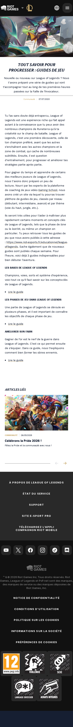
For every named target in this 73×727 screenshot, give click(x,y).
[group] (36, 426)
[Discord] (66, 550)
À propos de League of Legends (36, 482)
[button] (29, 99)
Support (36, 504)
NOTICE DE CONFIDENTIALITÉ (36, 597)
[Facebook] (30, 550)
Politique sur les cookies (36, 619)
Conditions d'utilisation (36, 609)
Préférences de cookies (36, 642)
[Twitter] (18, 550)
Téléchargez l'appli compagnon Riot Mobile (37, 528)
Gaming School (47, 190)
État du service (36, 493)
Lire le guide (15, 291)
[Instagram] (42, 550)
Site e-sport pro (36, 515)
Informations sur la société (36, 631)
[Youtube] (6, 550)
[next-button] (65, 463)
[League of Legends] (30, 8)
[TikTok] (54, 550)
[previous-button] (57, 463)
